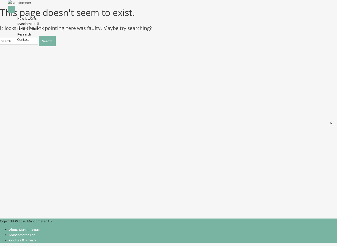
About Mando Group (24, 229)
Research (24, 34)
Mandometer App (22, 235)
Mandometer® (28, 24)
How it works (27, 18)
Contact (23, 39)
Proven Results (28, 29)
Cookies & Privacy (22, 240)
